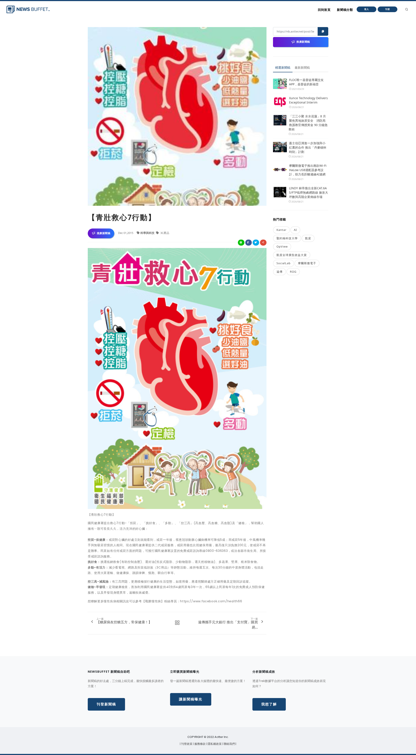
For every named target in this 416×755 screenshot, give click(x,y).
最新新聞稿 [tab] (302, 67)
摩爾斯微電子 (307, 263)
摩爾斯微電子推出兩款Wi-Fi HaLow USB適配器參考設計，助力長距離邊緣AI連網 (308, 170)
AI (295, 230)
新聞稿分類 (345, 10)
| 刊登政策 (186, 744)
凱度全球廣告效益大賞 (291, 255)
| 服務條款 (199, 744)
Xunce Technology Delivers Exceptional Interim (308, 100)
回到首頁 (324, 10)
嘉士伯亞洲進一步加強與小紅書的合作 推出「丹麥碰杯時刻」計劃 (307, 147)
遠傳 (279, 272)
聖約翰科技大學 (287, 238)
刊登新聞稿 (106, 704)
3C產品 (164, 233)
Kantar (281, 230)
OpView (282, 246)
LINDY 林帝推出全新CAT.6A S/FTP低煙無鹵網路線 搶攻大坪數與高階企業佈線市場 (308, 192)
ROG (293, 272)
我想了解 (269, 704)
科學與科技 (147, 233)
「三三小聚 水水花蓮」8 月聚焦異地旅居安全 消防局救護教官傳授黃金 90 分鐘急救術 (308, 122)
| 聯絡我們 (229, 744)
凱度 (308, 238)
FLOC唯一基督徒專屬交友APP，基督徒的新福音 (306, 82)
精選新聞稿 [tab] (282, 67)
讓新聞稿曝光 (190, 699)
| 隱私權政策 (214, 744)
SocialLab (283, 263)
